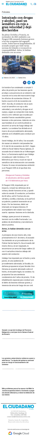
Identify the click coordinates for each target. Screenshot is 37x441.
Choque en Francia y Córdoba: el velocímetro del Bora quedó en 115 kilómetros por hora (18, 178)
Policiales (6, 12)
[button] (2, 3)
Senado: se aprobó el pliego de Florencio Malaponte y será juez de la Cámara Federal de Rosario (17, 332)
